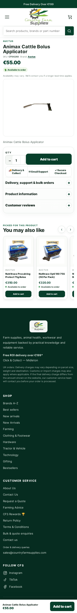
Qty (8, 152)
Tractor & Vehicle (14, 448)
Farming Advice (13, 507)
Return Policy (12, 520)
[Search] (69, 30)
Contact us (10, 540)
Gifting (7, 461)
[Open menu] (7, 17)
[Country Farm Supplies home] (38, 17)
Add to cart (49, 159)
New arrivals (11, 416)
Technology (10, 455)
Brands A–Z (10, 403)
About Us (9, 488)
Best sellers (11, 409)
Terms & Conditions (16, 527)
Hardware (9, 442)
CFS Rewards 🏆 (14, 514)
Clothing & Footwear (16, 435)
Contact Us (10, 494)
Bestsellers (10, 468)
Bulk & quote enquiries (18, 533)
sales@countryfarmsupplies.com (24, 552)
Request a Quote (14, 501)
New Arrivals (11, 422)
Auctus (32, 56)
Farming (8, 429)
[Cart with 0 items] (70, 17)
